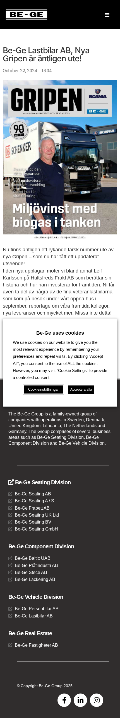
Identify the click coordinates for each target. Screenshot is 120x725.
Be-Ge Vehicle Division (35, 597)
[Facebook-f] (64, 700)
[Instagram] (96, 700)
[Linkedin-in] (80, 700)
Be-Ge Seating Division (42, 482)
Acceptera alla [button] (81, 390)
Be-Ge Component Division (41, 546)
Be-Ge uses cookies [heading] (60, 333)
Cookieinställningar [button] (43, 390)
